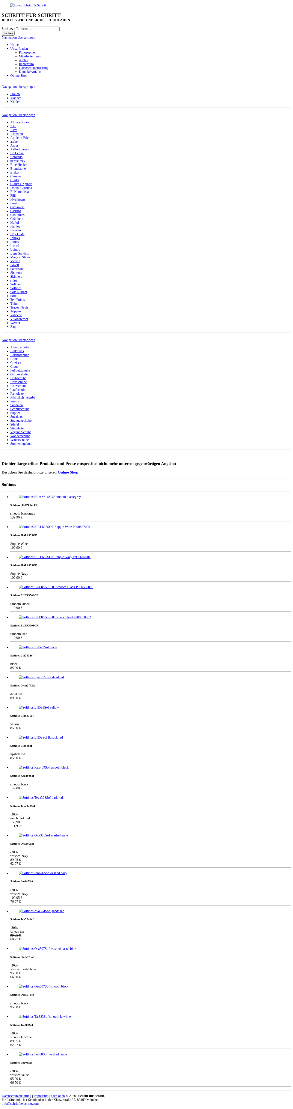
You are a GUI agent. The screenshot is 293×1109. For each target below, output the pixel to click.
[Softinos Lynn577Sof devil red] (41, 677)
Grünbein (16, 218)
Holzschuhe (18, 386)
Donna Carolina (21, 188)
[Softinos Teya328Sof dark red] (41, 797)
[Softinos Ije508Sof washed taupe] (43, 1054)
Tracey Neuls (19, 307)
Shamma (16, 272)
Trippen (15, 311)
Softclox (16, 284)
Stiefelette (17, 428)
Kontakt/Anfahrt (30, 71)
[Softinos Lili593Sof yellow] (39, 707)
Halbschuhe (18, 378)
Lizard (14, 245)
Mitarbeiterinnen (30, 56)
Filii (13, 195)
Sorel (13, 296)
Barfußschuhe (19, 355)
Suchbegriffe (10, 28)
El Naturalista (19, 191)
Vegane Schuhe (20, 432)
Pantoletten (17, 393)
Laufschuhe (18, 389)
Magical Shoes (20, 257)
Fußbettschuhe (20, 370)
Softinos (15, 288)
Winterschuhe (19, 440)
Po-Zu (14, 265)
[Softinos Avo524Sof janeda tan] (41, 911)
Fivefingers (18, 199)
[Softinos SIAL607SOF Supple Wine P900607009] (54, 527)
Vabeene (16, 315)
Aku (13, 126)
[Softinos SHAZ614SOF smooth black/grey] (50, 497)
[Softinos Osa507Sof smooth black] (43, 986)
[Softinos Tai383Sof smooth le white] (45, 1016)
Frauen (15, 94)
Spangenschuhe (21, 420)
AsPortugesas (19, 149)
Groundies (17, 215)
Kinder (15, 101)
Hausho (15, 230)
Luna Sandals (19, 253)
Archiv (23, 60)
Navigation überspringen (18, 37)
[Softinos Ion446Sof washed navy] (43, 873)
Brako (14, 172)
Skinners (16, 276)
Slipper (15, 413)
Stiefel (14, 424)
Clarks (14, 180)
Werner (15, 323)
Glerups (15, 211)
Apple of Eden (20, 137)
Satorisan (16, 269)
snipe (13, 280)
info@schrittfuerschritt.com (20, 1103)
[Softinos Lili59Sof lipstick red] (41, 737)
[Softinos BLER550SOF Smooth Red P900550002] (55, 617)
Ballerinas (17, 351)
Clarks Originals (21, 184)
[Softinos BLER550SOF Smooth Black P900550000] (56, 587)
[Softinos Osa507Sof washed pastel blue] (47, 948)
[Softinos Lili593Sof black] (38, 647)
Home (14, 44)
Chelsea (15, 362)
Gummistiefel (19, 374)
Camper (15, 176)
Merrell (15, 261)
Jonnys (15, 238)
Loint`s (15, 249)
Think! (15, 303)
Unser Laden (19, 48)
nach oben (58, 1096)
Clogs (14, 366)
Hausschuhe (18, 382)
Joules (14, 242)
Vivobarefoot (19, 319)
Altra (13, 130)
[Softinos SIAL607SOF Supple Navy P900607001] (55, 557)
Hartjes (15, 226)
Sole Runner (18, 292)
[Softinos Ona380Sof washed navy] (44, 835)
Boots (14, 359)
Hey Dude (17, 234)
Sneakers (16, 416)
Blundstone (18, 168)
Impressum (26, 64)
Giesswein (17, 207)
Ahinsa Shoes (19, 122)
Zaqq (13, 326)
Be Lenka (17, 153)
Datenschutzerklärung (33, 68)
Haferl (14, 222)
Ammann (16, 134)
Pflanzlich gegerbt (22, 397)
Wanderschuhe (20, 436)
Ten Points (17, 299)
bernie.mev (17, 161)
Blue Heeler (18, 164)
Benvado (16, 157)
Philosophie (27, 52)
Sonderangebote (21, 443)
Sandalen (16, 405)
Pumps (15, 401)
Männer (15, 98)
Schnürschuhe (19, 409)
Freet (13, 203)
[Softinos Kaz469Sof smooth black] (44, 767)
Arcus (14, 145)
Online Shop (18, 75)
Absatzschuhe (19, 347)
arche (14, 141)
